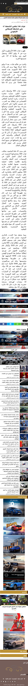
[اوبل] (14, 296)
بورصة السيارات (22, 497)
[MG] (14, 563)
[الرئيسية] (25, 14)
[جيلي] (14, 301)
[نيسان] (14, 307)
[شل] (14, 311)
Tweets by (25, 657)
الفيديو (24, 592)
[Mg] (14, 316)
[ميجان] (14, 291)
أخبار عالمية (23, 20)
